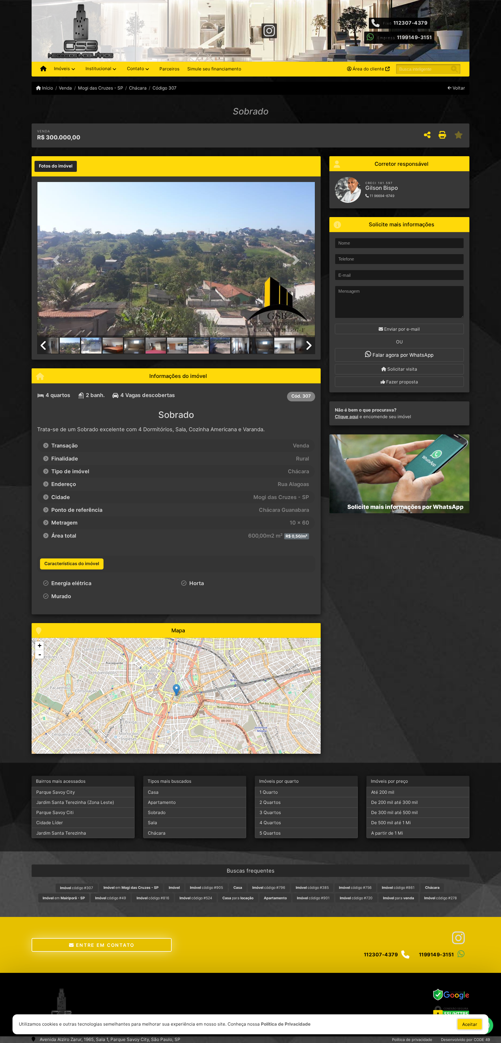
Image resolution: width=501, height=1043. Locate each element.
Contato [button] (135, 68)
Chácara (138, 88)
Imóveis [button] (62, 68)
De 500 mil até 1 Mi (391, 822)
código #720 (356, 898)
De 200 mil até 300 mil (394, 802)
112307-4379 (410, 23)
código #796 (268, 887)
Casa (153, 792)
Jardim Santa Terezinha (61, 833)
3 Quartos (270, 812)
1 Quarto (268, 792)
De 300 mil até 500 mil (394, 812)
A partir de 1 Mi (387, 833)
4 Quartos (270, 822)
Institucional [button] (98, 68)
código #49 (110, 898)
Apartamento (162, 802)
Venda (65, 88)
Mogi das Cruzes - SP (100, 88)
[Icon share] (269, 30)
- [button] (40, 654)
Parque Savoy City (55, 792)
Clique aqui (346, 416)
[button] (58, 260)
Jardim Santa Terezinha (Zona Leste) (75, 802)
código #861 (398, 887)
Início (47, 88)
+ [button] (39, 645)
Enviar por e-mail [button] (401, 329)
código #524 (195, 898)
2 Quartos (270, 802)
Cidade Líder (49, 822)
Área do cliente (368, 69)
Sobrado (157, 812)
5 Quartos (270, 833)
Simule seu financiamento (214, 69)
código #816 (153, 898)
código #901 (313, 898)
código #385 (312, 887)
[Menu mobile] (43, 69)
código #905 (206, 887)
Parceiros (169, 69)
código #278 (440, 898)
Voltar (458, 88)
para (237, 898)
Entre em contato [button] (104, 945)
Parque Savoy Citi (55, 812)
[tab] (56, 166)
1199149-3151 (414, 37)
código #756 (355, 887)
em (131, 887)
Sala (152, 822)
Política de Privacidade (286, 1024)
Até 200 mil (382, 792)
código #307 (76, 888)
